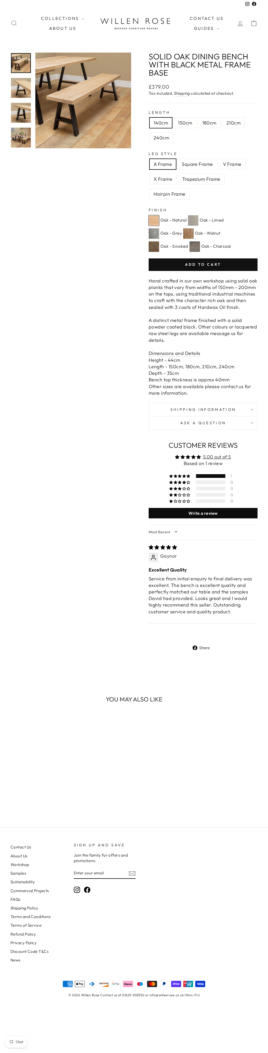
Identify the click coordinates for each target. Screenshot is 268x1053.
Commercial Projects (29, 890)
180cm (209, 123)
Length (159, 112)
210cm (233, 123)
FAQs (15, 899)
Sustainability (22, 881)
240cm (161, 138)
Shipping (182, 93)
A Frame (163, 164)
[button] (180, 476)
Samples (18, 873)
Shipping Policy (24, 907)
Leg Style (163, 153)
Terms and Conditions (30, 916)
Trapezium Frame (201, 179)
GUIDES (204, 28)
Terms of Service (25, 925)
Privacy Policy (23, 942)
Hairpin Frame (170, 194)
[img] (163, 547)
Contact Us (207, 18)
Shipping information (203, 409)
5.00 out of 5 (217, 457)
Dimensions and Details (174, 353)
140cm (161, 123)
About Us (62, 28)
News (15, 960)
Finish (158, 210)
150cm (185, 123)
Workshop (19, 864)
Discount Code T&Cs (29, 951)
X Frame (163, 179)
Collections (60, 18)
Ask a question (203, 423)
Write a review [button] (202, 513)
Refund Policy (23, 934)
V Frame (232, 164)
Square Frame (197, 164)
